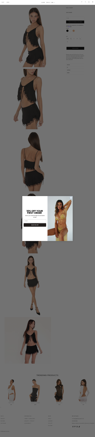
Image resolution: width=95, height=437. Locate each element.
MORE (8, 2)
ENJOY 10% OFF (35, 225)
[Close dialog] (71, 198)
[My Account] (89, 2)
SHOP (3, 2)
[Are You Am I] (48, 2)
